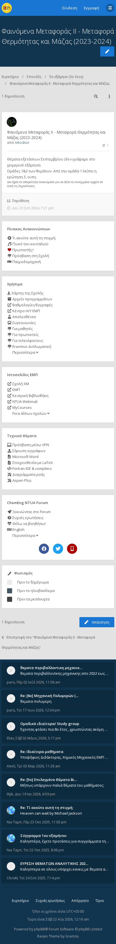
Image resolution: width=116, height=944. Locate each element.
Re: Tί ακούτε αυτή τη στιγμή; (46, 807)
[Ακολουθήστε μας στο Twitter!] (58, 549)
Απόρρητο (80, 900)
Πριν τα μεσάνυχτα (33, 599)
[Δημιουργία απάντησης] (107, 51)
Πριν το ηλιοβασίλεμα (36, 590)
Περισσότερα (24, 352)
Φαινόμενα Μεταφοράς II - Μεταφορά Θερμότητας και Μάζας (60, 83)
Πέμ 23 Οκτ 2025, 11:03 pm (44, 822)
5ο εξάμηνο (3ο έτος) (66, 76)
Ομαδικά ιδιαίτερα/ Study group (49, 723)
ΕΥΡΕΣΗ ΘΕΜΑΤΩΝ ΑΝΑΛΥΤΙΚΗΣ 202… (54, 863)
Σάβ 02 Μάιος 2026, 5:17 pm (38, 738)
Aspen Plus (22, 480)
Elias (10, 738)
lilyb (10, 794)
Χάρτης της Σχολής (27, 293)
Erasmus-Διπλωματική (31, 346)
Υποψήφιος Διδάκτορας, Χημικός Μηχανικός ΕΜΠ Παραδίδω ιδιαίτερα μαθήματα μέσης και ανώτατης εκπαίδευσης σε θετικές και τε (64, 757)
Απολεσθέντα (24, 316)
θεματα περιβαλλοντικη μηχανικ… (51, 667)
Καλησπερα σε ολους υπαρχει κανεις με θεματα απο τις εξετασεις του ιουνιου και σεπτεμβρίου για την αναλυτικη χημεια (64, 869)
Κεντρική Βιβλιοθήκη (30, 395)
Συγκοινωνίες (24, 322)
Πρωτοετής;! (23, 249)
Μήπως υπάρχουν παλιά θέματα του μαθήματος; (62, 785)
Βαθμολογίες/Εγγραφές (32, 304)
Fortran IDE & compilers (32, 468)
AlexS (11, 766)
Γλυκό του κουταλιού (30, 243)
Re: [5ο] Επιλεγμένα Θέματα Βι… (48, 779)
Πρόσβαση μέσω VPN (30, 444)
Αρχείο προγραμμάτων (32, 298)
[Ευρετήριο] (7, 8)
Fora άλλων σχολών (29, 413)
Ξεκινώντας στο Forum (31, 511)
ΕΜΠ (16, 389)
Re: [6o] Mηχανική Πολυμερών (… (49, 695)
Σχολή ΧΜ (20, 383)
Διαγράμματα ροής (28, 474)
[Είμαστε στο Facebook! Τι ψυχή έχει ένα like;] (44, 549)
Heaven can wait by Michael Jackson (51, 813)
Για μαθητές (22, 328)
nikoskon (22, 142)
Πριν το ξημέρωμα (33, 582)
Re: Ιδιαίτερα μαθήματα (41, 751)
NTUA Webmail (24, 401)
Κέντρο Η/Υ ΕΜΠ (26, 310)
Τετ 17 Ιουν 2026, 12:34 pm (38, 710)
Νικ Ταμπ (14, 822)
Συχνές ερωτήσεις (27, 517)
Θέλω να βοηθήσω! (29, 523)
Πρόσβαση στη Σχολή (30, 255)
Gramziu (72, 936)
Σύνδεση (69, 7)
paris (11, 682)
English (18, 529)
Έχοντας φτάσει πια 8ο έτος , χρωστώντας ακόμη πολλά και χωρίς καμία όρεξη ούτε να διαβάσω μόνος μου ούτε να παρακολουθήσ (64, 729)
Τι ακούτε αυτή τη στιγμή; (34, 237)
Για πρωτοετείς (25, 334)
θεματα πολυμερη (36, 701)
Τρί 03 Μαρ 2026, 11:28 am (38, 766)
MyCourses (22, 407)
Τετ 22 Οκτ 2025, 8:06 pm (43, 850)
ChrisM (12, 878)
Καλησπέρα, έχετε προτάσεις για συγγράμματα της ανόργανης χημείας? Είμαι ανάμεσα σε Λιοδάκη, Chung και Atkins (64, 841)
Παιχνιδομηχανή (26, 261)
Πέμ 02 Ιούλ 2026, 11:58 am (38, 682)
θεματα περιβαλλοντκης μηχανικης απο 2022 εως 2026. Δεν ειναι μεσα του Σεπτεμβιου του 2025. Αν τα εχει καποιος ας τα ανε (64, 673)
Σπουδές (34, 76)
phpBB (39, 929)
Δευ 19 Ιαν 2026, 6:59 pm (35, 794)
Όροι (100, 900)
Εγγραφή (91, 7)
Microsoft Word (25, 456)
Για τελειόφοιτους (27, 340)
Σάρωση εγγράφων (28, 450)
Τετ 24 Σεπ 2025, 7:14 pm (39, 878)
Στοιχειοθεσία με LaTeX (32, 462)
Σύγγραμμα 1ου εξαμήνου (43, 835)
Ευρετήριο (10, 76)
